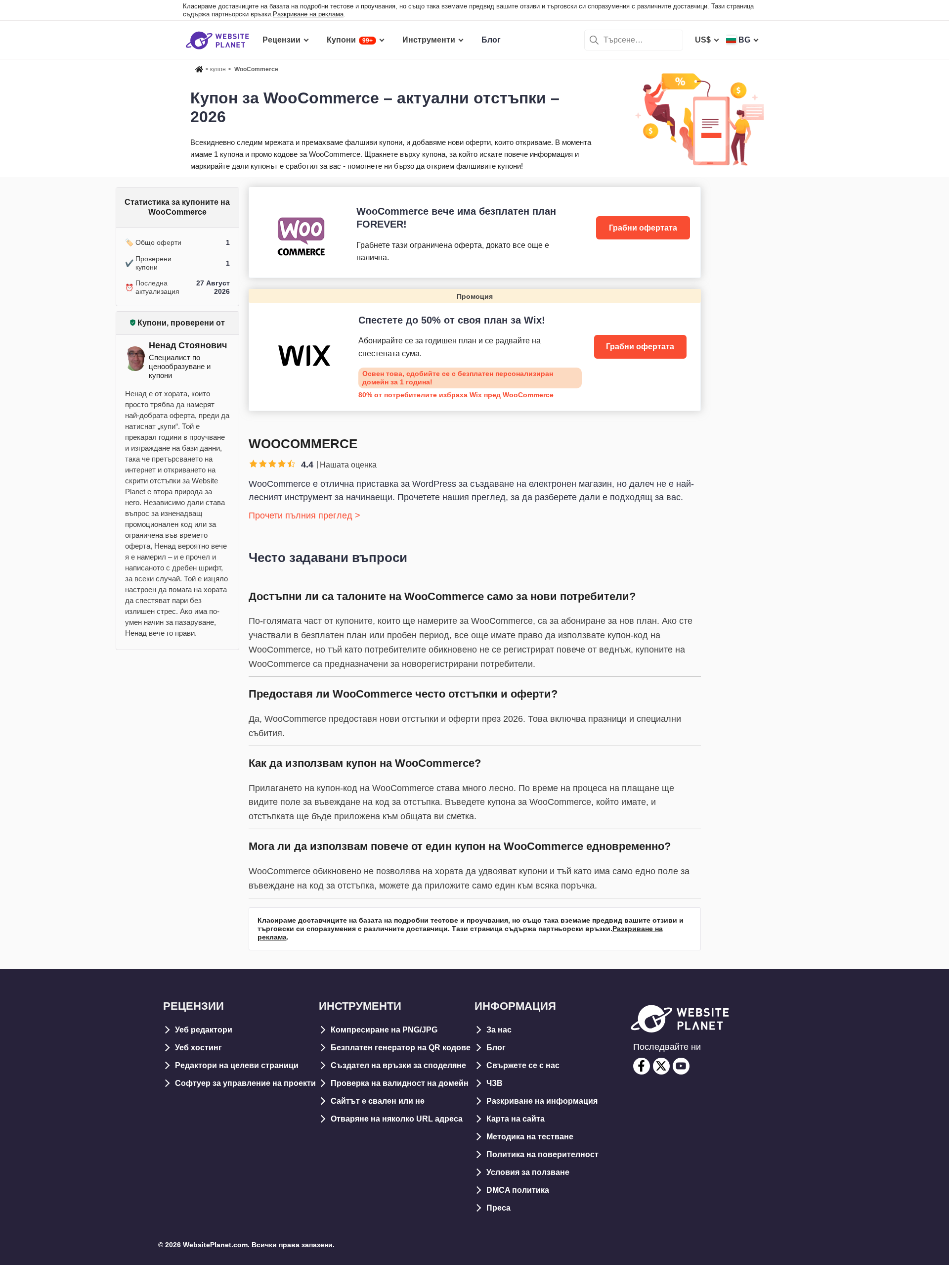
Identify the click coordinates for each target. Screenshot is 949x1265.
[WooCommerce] (474, 232)
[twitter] (661, 1066)
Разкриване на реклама (308, 14)
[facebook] (641, 1066)
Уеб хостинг (198, 1047)
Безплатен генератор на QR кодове (401, 1047)
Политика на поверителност (542, 1154)
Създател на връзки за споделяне (398, 1065)
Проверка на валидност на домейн (400, 1083)
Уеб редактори (203, 1030)
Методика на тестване (529, 1136)
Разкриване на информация (542, 1101)
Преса (498, 1208)
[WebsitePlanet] (199, 67)
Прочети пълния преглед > (304, 515)
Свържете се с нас (523, 1065)
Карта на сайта (515, 1119)
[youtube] (681, 1066)
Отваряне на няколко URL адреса (397, 1119)
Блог (496, 1047)
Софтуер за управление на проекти (245, 1083)
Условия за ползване (527, 1172)
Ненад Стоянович (188, 345)
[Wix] (474, 350)
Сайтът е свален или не (378, 1101)
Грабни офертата (643, 228)
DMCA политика (517, 1190)
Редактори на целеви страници (237, 1065)
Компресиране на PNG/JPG (384, 1030)
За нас (499, 1030)
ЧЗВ (494, 1083)
